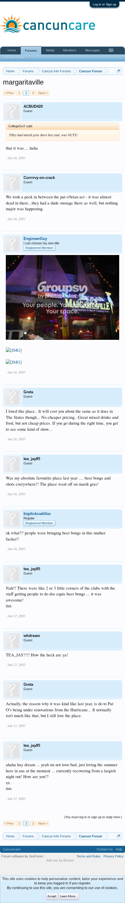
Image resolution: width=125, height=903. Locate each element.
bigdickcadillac (37, 513)
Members (69, 50)
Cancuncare (11, 849)
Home (12, 50)
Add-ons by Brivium (60, 860)
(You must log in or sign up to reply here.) (93, 817)
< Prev (9, 93)
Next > (43, 93)
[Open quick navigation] (118, 71)
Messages (92, 50)
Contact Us (105, 849)
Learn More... (69, 896)
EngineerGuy (35, 238)
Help (119, 849)
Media (50, 50)
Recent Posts (14, 58)
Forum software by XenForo (22, 856)
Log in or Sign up (104, 4)
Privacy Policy (113, 856)
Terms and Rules (88, 856)
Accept (51, 896)
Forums (31, 50)
